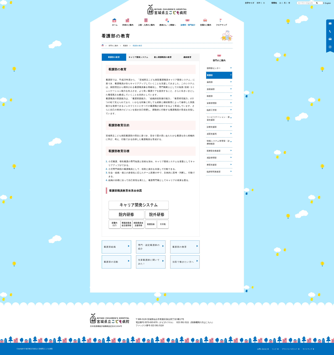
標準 (258, 3)
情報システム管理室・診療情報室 (218, 142)
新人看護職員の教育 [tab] (163, 57)
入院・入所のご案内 (146, 25)
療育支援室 (212, 165)
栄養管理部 (212, 103)
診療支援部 (212, 127)
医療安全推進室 (213, 151)
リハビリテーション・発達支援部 (218, 118)
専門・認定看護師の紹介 (149, 247)
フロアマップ (221, 25)
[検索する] (317, 3)
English (328, 3)
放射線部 (211, 89)
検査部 (210, 96)
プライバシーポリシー (289, 349)
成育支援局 (212, 134)
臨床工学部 (212, 110)
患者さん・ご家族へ (167, 25)
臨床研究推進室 (213, 172)
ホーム (115, 25)
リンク (274, 349)
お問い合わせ (262, 349)
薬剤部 (210, 82)
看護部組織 (110, 247)
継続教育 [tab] (187, 57)
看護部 (210, 75)
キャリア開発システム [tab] (138, 57)
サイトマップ (307, 349)
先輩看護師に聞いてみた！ (149, 262)
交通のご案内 (205, 25)
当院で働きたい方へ (183, 262)
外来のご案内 (127, 25)
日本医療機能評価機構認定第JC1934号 (106, 326)
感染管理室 (212, 158)
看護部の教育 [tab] (114, 57)
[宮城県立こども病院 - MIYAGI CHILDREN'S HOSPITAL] (167, 9)
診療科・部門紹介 (188, 25)
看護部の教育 (179, 247)
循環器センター (213, 68)
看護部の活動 (111, 262)
